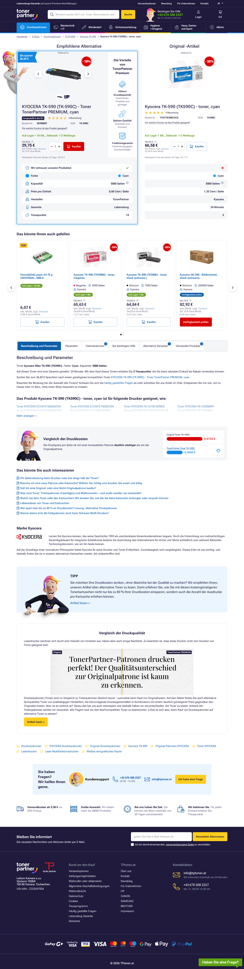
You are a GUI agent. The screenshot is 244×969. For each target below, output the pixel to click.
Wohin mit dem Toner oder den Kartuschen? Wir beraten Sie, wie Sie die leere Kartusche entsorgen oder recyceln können (94, 498)
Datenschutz (76, 896)
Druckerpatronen (52, 36)
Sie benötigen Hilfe (123, 346)
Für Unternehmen (186, 3)
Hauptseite (22, 36)
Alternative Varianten (155, 346)
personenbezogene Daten (180, 844)
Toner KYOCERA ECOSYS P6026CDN (92, 406)
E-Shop (35, 36)
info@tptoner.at (162, 779)
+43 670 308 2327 (170, 15)
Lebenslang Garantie (81, 916)
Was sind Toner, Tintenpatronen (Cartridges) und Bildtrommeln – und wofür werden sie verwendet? (80, 493)
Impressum (127, 911)
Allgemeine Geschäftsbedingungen (89, 886)
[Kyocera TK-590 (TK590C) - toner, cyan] (186, 74)
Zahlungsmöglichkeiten (82, 876)
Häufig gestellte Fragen (82, 911)
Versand (164, 149)
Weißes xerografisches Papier (104, 751)
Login (198, 17)
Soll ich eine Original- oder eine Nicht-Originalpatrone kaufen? (58, 488)
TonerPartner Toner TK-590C (181, 448)
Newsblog (166, 3)
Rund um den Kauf (82, 865)
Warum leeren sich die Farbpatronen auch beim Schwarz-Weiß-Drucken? (64, 513)
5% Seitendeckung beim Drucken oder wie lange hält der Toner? (59, 478)
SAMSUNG (127, 901)
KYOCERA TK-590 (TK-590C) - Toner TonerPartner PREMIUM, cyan (150, 377)
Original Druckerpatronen (105, 746)
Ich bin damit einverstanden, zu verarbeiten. (173, 844)
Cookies (73, 901)
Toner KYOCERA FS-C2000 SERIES (90, 410)
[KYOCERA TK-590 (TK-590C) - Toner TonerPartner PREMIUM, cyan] (63, 74)
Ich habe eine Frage (190, 779)
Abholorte (74, 921)
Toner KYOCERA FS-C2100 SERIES (144, 406)
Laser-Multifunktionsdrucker (61, 751)
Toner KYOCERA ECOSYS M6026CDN (39, 406)
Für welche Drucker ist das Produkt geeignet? (167, 122)
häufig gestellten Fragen (118, 383)
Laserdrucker (29, 751)
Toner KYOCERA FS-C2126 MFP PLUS (146, 410)
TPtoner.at (128, 865)
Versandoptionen (147, 3)
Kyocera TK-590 (88, 36)
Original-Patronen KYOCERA (172, 746)
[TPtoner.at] (27, 14)
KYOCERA (70, 36)
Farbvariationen (95, 346)
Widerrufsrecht (77, 891)
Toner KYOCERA (206, 746)
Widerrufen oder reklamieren (85, 881)
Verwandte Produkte (188, 346)
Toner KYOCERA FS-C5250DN (194, 410)
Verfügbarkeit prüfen (196, 322)
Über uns (126, 871)
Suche (128, 14)
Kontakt (204, 3)
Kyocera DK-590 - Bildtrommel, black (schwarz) (199, 276)
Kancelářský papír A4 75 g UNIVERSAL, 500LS (36, 276)
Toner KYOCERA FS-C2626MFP (195, 406)
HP (122, 891)
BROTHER (127, 906)
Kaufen (199, 146)
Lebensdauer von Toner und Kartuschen (44, 503)
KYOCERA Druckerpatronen (65, 746)
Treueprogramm (78, 906)
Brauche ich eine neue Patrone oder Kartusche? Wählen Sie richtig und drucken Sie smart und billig (81, 483)
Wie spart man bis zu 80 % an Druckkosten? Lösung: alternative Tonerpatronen (68, 508)
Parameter (71, 346)
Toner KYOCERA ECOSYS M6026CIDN (39, 410)
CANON (125, 896)
